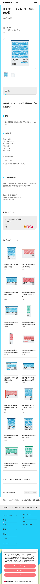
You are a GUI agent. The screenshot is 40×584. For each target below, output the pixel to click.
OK (20, 574)
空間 (4, 529)
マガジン (6, 538)
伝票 (10, 18)
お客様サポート (27, 524)
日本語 (27, 493)
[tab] (6, 75)
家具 (4, 524)
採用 (24, 521)
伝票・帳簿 (29, 507)
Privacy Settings (20, 566)
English (34, 493)
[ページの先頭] (36, 507)
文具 (17, 2)
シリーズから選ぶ (26, 500)
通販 (4, 534)
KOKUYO (5, 507)
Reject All (20, 570)
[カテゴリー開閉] (15, 515)
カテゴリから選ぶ (14, 500)
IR (23, 518)
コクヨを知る (7, 515)
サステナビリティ (27, 515)
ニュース (6, 543)
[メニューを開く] (35, 2)
